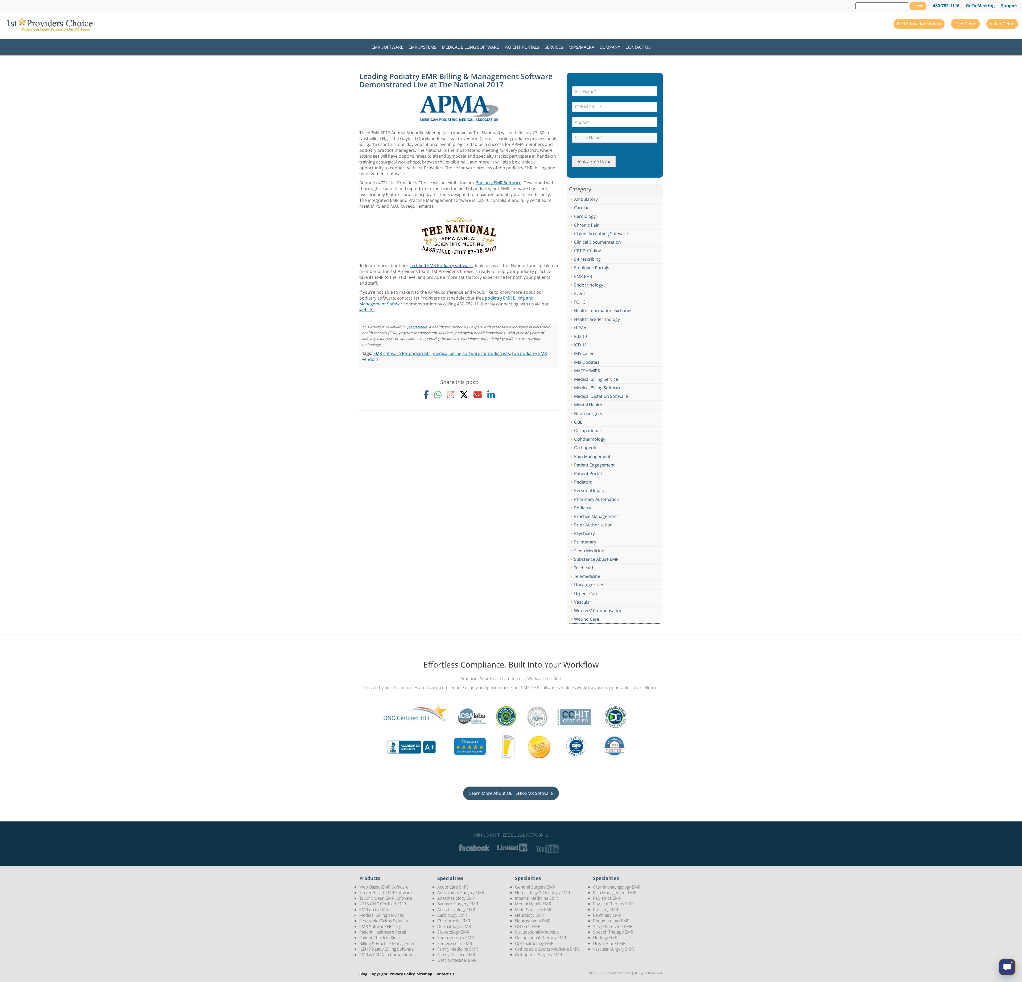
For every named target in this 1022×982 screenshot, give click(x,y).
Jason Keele (417, 326)
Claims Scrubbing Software (601, 233)
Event (579, 293)
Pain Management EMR (615, 892)
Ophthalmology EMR (534, 943)
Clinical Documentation (597, 242)
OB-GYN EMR (528, 926)
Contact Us (638, 47)
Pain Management (592, 456)
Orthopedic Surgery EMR (538, 955)
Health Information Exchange (603, 310)
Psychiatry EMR (607, 915)
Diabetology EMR (453, 932)
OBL (578, 422)
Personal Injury (589, 490)
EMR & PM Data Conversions (386, 955)
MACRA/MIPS (587, 371)
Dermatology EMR (454, 926)
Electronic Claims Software (384, 921)
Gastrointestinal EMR (457, 960)
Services (554, 47)
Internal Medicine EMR (536, 898)
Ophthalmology (589, 439)
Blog (363, 974)
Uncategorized (588, 585)
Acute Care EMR (452, 887)
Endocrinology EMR (455, 938)
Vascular (582, 602)
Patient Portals (521, 47)
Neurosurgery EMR (533, 921)
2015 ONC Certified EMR (382, 904)
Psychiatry (584, 533)
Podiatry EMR (605, 910)
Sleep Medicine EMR (613, 926)
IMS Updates (586, 362)
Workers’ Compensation (598, 610)
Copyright (378, 974)
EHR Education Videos (919, 24)
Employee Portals (591, 268)
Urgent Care (586, 593)
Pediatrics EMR (607, 898)
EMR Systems (422, 47)
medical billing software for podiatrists (471, 353)
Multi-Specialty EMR (534, 910)
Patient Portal (588, 473)
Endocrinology (588, 285)
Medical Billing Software (470, 47)
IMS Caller (584, 353)
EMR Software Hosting (380, 926)
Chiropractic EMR (453, 921)
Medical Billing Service (596, 379)
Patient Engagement (594, 465)
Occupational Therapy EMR (540, 938)
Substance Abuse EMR (596, 559)
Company (610, 47)
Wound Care (586, 619)
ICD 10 (580, 336)
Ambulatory (586, 199)
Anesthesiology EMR (456, 898)
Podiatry (582, 508)
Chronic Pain (587, 225)
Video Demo (1002, 24)
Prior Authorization (593, 525)
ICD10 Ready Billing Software (386, 949)
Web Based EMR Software (384, 887)
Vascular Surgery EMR (613, 949)
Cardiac (581, 208)
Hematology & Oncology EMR (542, 892)
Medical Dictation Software (601, 396)
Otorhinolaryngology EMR (617, 887)
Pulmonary (585, 542)
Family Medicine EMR (457, 949)
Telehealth (584, 568)
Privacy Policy (402, 974)
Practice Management (596, 516)
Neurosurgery (588, 413)
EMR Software (387, 47)
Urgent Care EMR (609, 943)
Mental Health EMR (533, 904)
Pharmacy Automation (596, 499)
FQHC (579, 302)
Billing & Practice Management (388, 943)
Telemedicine (587, 576)
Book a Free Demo (593, 161)
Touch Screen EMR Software (385, 898)
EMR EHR (583, 276)
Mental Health (588, 405)
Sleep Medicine (589, 551)
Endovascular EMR (454, 943)
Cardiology (585, 216)
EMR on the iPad (374, 910)
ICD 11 (580, 345)
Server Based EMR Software (385, 892)
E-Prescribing (587, 259)
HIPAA (580, 328)
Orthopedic (585, 448)
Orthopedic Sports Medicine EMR (547, 949)
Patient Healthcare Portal (382, 932)
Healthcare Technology (597, 319)
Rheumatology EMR (611, 921)
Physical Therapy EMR (613, 904)
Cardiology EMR (452, 915)
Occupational (587, 430)
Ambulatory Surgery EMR (460, 892)
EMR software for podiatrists (402, 353)
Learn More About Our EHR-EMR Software (511, 793)
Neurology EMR (529, 915)
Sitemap (424, 974)
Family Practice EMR (456, 955)
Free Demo (965, 24)
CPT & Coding (587, 250)
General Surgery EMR (535, 887)
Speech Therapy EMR (613, 932)
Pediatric (583, 482)
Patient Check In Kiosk (380, 938)
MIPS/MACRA (581, 47)
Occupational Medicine (537, 932)
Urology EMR (605, 938)
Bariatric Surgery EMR (457, 904)
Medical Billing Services (381, 915)
